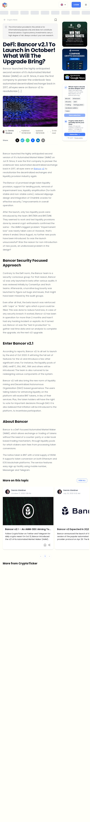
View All (82, 480)
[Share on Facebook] (33, 140)
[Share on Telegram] (22, 140)
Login (76, 5)
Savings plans (78, 105)
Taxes (67, 111)
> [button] (49, 556)
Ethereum (76, 98)
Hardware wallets (71, 108)
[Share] (49, 545)
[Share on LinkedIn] (38, 140)
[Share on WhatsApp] (28, 140)
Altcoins (68, 102)
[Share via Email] (43, 140)
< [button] (40, 556)
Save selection (75, 115)
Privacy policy (78, 138)
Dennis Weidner (18, 490)
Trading (68, 105)
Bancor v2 (39, 168)
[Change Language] (63, 5)
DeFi (75, 102)
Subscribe (74, 134)
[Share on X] (17, 140)
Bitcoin (67, 98)
